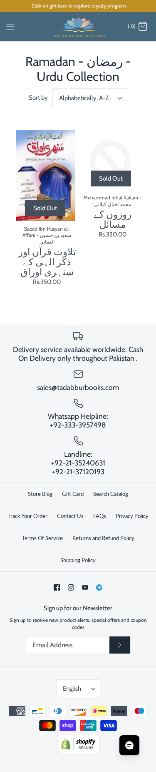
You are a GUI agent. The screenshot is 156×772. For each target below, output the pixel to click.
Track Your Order (27, 516)
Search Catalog (110, 493)
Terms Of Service (42, 538)
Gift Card (73, 493)
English (72, 688)
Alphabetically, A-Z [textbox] (84, 98)
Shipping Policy (78, 560)
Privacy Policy (132, 516)
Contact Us (70, 516)
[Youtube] (85, 587)
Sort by (38, 97)
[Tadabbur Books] (78, 26)
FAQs (99, 516)
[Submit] (119, 645)
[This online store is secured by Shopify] (78, 751)
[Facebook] (57, 587)
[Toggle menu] (10, 26)
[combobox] (89, 97)
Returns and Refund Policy (103, 538)
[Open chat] (129, 745)
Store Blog (40, 493)
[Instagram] (71, 587)
